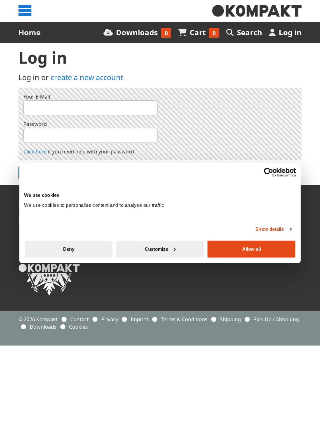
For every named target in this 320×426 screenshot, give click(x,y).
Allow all (251, 248)
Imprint (139, 319)
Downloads (43, 326)
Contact (79, 319)
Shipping (230, 319)
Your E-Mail (36, 96)
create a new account (87, 77)
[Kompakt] (257, 11)
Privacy (109, 319)
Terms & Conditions (184, 319)
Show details (269, 229)
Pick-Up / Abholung (276, 319)
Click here (35, 151)
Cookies (78, 326)
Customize (156, 248)
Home (29, 32)
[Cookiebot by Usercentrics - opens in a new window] (268, 172)
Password (35, 124)
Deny (68, 248)
